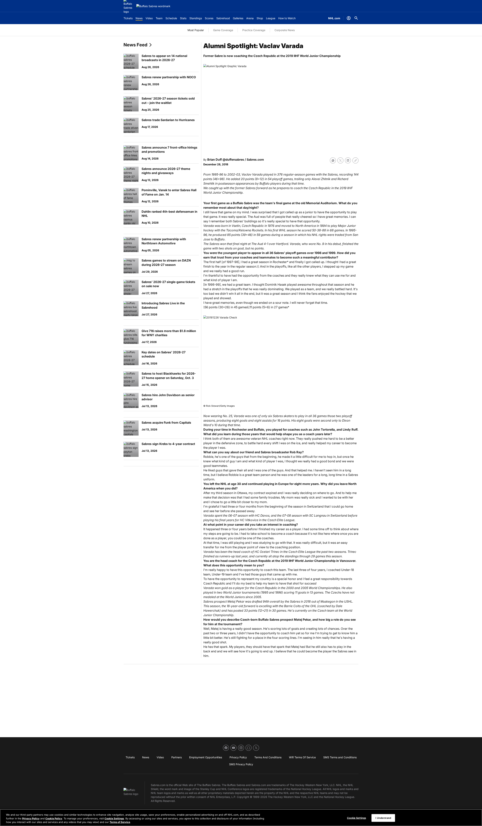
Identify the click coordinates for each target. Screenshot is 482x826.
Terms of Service (120, 822)
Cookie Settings (114, 818)
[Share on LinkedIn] (348, 160)
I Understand (383, 817)
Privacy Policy (31, 818)
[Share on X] (340, 160)
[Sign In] (348, 18)
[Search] (356, 18)
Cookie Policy (53, 818)
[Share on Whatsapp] (333, 160)
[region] (241, 817)
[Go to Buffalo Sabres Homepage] (153, 6)
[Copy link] (355, 160)
